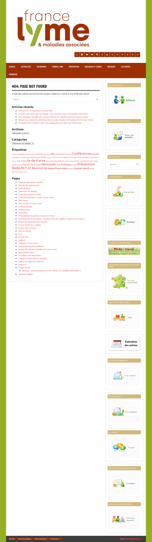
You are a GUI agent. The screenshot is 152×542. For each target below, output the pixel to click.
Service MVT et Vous (27, 228)
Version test (23, 237)
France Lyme (57, 66)
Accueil (12, 66)
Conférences (82, 153)
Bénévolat (47, 154)
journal (48, 161)
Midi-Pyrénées (16, 165)
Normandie (49, 164)
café (52, 153)
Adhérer (21, 240)
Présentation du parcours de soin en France (36, 215)
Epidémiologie (35, 157)
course (95, 153)
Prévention (74, 66)
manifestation (94, 161)
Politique (66, 164)
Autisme (39, 154)
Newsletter (23, 212)
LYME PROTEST (84, 161)
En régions (41, 66)
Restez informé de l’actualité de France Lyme (37, 249)
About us (22, 264)
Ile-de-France (36, 160)
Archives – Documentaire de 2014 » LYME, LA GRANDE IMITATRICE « (51, 270)
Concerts (68, 154)
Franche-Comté (58, 157)
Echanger (13, 74)
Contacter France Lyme (28, 243)
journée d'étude (57, 161)
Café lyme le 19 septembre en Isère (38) (35, 110)
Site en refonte (24, 231)
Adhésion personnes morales (30, 182)
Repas (51, 168)
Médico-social (24, 209)
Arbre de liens (24, 188)
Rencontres (39, 168)
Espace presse (24, 267)
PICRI (59, 165)
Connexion (54, 539)
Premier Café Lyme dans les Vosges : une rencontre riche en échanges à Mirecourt (53, 113)
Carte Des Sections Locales (29, 194)
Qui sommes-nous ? (26, 252)
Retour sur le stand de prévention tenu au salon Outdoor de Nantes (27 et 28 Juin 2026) (55, 120)
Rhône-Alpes (61, 168)
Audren (34, 154)
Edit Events (23, 200)
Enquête (28, 157)
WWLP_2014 (23, 172)
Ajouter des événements (28, 185)
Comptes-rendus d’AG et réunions (32, 258)
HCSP (19, 161)
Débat (23, 157)
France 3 (49, 157)
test (20, 234)
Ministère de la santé (31, 164)
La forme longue (25, 206)
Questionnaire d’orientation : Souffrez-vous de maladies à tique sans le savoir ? (51, 219)
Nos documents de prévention (31, 246)
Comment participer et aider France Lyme (36, 197)
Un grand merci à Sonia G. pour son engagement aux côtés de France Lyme (50, 123)
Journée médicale (69, 161)
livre (77, 161)
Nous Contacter (41, 539)
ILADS (24, 161)
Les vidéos (125, 66)
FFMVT (43, 157)
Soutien (78, 168)
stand (86, 168)
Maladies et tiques (93, 66)
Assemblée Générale (24, 154)
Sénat (91, 168)
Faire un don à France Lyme (30, 203)
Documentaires (16, 157)
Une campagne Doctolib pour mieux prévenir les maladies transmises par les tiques (53, 117)
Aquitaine (14, 154)
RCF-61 (26, 168)
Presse (74, 164)
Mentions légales (25, 274)
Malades (111, 66)
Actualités (26, 66)
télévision (15, 172)
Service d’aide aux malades (29, 225)
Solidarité (71, 169)
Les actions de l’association (29, 255)
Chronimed (59, 154)
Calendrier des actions (27, 191)
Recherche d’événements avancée (32, 221)
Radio (16, 168)
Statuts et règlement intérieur (31, 261)
